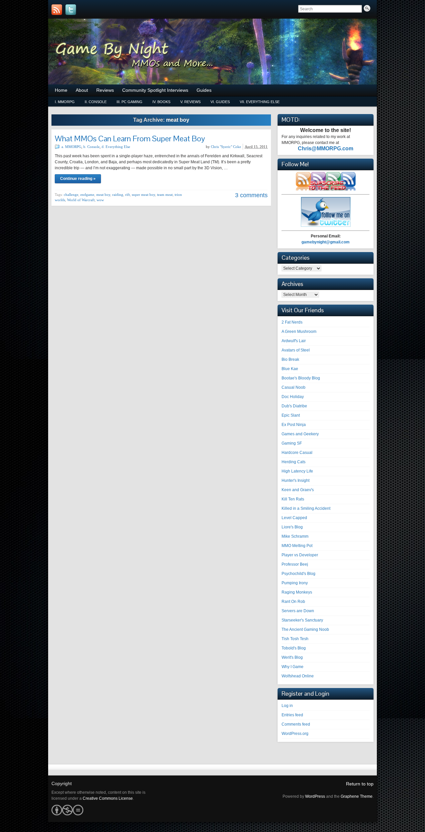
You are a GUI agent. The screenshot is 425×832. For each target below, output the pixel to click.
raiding (117, 195)
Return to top (360, 783)
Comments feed (296, 724)
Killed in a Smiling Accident (306, 508)
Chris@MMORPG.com (325, 148)
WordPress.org (295, 733)
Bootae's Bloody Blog (301, 378)
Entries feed (292, 715)
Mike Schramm (295, 536)
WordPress (315, 796)
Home (61, 90)
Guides (204, 90)
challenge (71, 195)
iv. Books (161, 102)
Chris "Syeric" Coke (226, 147)
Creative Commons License (108, 798)
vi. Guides (220, 102)
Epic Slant (291, 415)
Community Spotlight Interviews (155, 90)
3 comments (251, 195)
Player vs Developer (300, 555)
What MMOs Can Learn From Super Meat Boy (130, 138)
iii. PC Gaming (129, 102)
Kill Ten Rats (293, 499)
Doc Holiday (293, 396)
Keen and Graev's (298, 489)
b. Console (91, 147)
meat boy (103, 195)
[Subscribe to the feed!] (56, 9)
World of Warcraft (81, 200)
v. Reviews (190, 102)
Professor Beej (295, 564)
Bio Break (290, 359)
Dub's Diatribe (294, 406)
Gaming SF (292, 443)
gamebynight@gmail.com (325, 242)
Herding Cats (293, 462)
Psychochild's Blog (298, 573)
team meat (165, 195)
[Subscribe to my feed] (326, 189)
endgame (87, 195)
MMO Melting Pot (297, 545)
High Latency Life (297, 471)
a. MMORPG (71, 147)
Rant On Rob (293, 601)
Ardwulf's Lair (294, 341)
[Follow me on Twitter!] (70, 9)
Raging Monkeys (297, 592)
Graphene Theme (357, 796)
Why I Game (292, 666)
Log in (287, 705)
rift (127, 195)
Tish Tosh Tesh (295, 638)
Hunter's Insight (295, 480)
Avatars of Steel (296, 350)
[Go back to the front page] (212, 51)
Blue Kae (290, 368)
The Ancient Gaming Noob (305, 629)
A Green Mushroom (299, 331)
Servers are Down (298, 611)
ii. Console (96, 102)
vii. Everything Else (260, 102)
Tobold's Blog (294, 648)
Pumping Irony (295, 583)
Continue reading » (78, 178)
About (82, 90)
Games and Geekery (300, 434)
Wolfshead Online (298, 676)
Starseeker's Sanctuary (302, 620)
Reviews (105, 90)
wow (100, 200)
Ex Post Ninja (294, 424)
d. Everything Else (116, 147)
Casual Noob (293, 387)
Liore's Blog (292, 527)
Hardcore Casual (297, 452)
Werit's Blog (292, 657)
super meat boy (143, 195)
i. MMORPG (65, 102)
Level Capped (294, 517)
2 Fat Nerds (292, 322)
